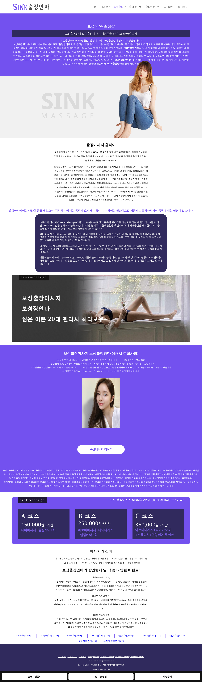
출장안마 (62, 657)
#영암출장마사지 (152, 635)
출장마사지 (72, 657)
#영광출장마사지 (177, 635)
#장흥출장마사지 (126, 635)
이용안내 (105, 6)
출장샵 (96, 657)
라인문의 (167, 676)
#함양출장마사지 (88, 641)
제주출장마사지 (137, 657)
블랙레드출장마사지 (114, 641)
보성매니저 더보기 (101, 449)
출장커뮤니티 (153, 6)
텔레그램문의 (34, 676)
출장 (90, 657)
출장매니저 (135, 6)
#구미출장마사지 (75, 635)
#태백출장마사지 (101, 635)
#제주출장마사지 (50, 635)
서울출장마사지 (107, 657)
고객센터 (169, 6)
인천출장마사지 (122, 657)
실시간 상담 (101, 676)
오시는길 (183, 6)
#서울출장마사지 (25, 635)
